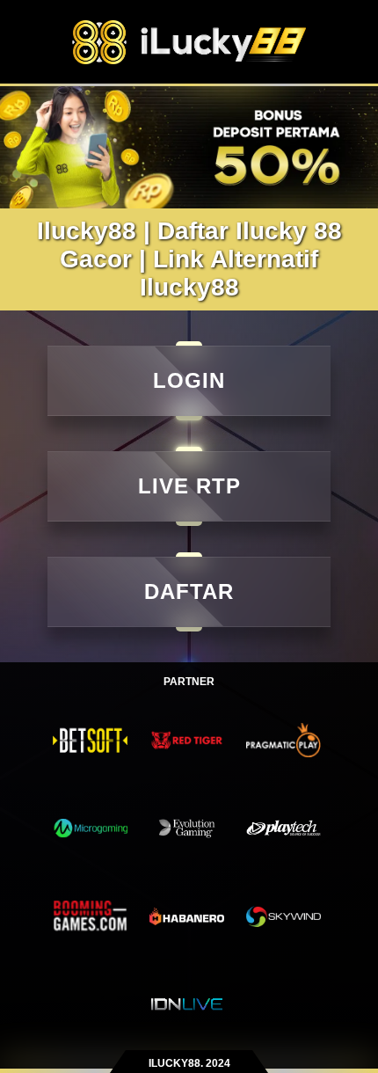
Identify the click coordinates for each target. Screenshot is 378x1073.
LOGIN (189, 380)
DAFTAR (189, 591)
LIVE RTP (189, 486)
